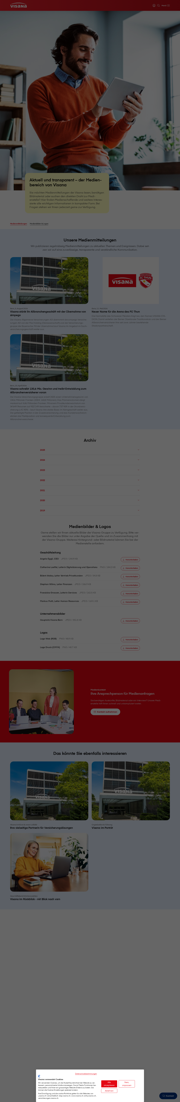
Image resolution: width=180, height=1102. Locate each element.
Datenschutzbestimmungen (86, 1073)
